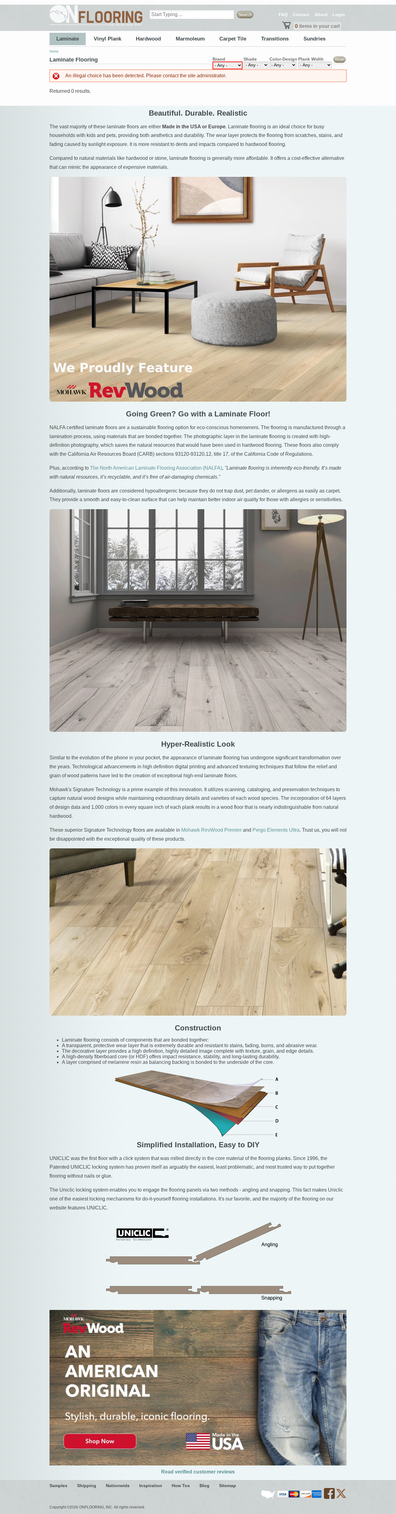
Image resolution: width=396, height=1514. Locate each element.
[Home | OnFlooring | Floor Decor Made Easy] (96, 15)
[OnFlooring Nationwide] (268, 1497)
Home (54, 51)
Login (339, 14)
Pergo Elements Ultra (275, 830)
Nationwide (118, 1485)
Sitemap (227, 1485)
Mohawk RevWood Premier (211, 830)
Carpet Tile (232, 39)
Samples (58, 1485)
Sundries (314, 39)
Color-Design (283, 59)
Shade (250, 59)
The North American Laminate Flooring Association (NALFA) (156, 468)
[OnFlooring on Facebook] (330, 1497)
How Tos (181, 1485)
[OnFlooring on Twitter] (341, 1497)
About (321, 14)
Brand (219, 59)
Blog (204, 1485)
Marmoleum (190, 39)
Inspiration (150, 1485)
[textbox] (191, 14)
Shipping (86, 1485)
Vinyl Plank (107, 39)
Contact (301, 14)
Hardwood (148, 39)
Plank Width (311, 59)
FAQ (283, 14)
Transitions (275, 39)
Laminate (67, 39)
